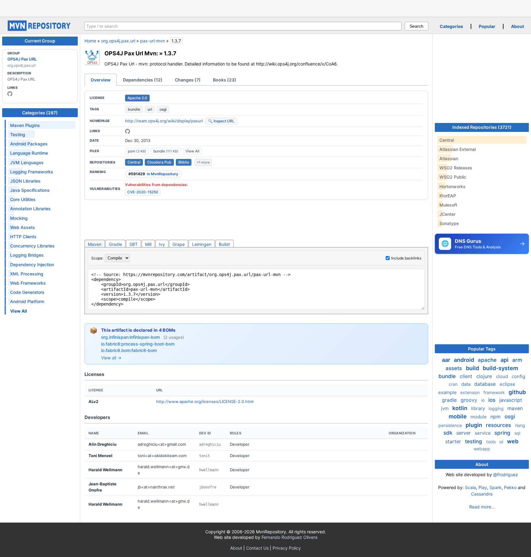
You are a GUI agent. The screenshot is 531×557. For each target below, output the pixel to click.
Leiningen (201, 244)
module (479, 417)
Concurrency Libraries (32, 245)
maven (515, 408)
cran (454, 384)
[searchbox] (243, 26)
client (467, 376)
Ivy (162, 244)
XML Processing (26, 273)
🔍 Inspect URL (221, 121)
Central (134, 162)
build (473, 368)
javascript (510, 400)
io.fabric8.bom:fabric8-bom (129, 350)
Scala (470, 487)
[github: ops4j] (9, 93)
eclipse (507, 384)
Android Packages (29, 143)
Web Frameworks (28, 283)
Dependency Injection (32, 264)
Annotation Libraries (30, 208)
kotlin (460, 408)
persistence (451, 425)
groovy (470, 400)
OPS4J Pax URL (22, 59)
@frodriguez (505, 474)
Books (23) (224, 79)
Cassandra (482, 493)
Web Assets (22, 227)
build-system (500, 368)
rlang (520, 425)
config (518, 376)
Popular (487, 26)
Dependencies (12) (143, 79)
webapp (482, 448)
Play (482, 487)
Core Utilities (23, 199)
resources (499, 425)
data (466, 384)
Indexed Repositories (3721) (482, 127)
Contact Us (257, 548)
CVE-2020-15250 (142, 192)
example (448, 392)
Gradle (115, 244)
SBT (133, 244)
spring (503, 433)
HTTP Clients (23, 236)
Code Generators (27, 292)
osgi (163, 109)
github (517, 392)
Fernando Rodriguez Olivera (289, 537)
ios (492, 400)
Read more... (482, 506)
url (150, 109)
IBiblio (183, 162)
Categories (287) (40, 112)
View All (192, 151)
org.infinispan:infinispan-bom (131, 337)
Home (90, 40)
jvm (445, 408)
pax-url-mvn (152, 40)
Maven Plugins (25, 125)
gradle (450, 400)
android (464, 360)
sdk (448, 433)
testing (474, 441)
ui (502, 441)
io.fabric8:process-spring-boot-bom (138, 343)
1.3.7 (170, 53)
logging (497, 408)
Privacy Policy (287, 548)
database (485, 384)
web (512, 441)
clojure (485, 376)
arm (517, 360)
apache (488, 360)
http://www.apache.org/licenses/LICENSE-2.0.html (205, 401)
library (478, 408)
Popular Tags (482, 348)
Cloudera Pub (159, 162)
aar (446, 360)
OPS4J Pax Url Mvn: (131, 53)
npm (496, 416)
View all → (111, 357)
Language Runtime (29, 153)
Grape (178, 244)
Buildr (224, 244)
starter (453, 441)
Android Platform (27, 301)
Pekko (510, 487)
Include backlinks (406, 258)
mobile (458, 416)
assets (454, 368)
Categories (451, 26)
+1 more (203, 162)
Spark (496, 487)
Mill (148, 244)
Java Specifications (30, 190)
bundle (134, 109)
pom (137, 151)
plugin (474, 425)
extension (470, 392)
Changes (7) (188, 79)
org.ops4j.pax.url (118, 40)
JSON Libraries (25, 181)
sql (517, 433)
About (517, 26)
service (483, 433)
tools (491, 441)
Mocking (19, 218)
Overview (101, 79)
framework (494, 392)
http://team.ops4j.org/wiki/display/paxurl (164, 120)
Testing (17, 134)
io (483, 400)
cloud (502, 376)
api (505, 360)
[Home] (40, 29)
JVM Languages (27, 162)
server (464, 433)
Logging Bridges (27, 255)
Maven (94, 244)
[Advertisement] (265, 7)
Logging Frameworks (31, 171)
